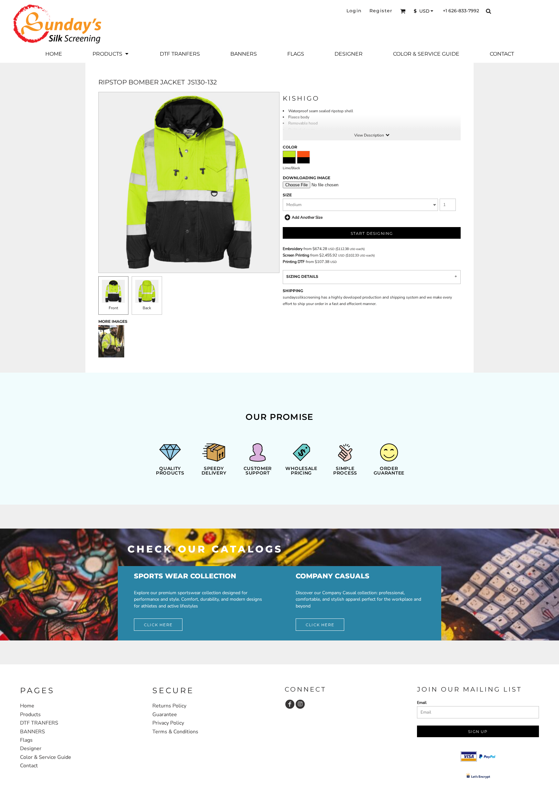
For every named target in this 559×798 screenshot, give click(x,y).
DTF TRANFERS (39, 723)
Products (30, 714)
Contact (29, 765)
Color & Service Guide (45, 757)
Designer (30, 748)
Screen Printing (296, 255)
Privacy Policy (168, 723)
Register (381, 11)
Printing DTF (294, 261)
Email (422, 702)
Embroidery (292, 248)
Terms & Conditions (175, 731)
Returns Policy (169, 705)
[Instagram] (300, 704)
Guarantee (164, 714)
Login (354, 11)
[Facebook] (289, 704)
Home (27, 705)
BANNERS (32, 731)
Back (147, 308)
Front (113, 308)
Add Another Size (307, 217)
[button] (403, 11)
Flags (26, 740)
